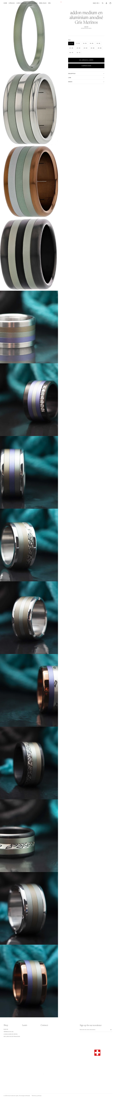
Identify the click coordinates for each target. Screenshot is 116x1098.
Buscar (6, 1029)
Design (70, 81)
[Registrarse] (110, 1029)
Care (69, 77)
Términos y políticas (36, 1095)
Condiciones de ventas (10, 1034)
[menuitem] (49, 3)
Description (71, 73)
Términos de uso (9, 1031)
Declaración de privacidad (12, 1036)
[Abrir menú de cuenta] (106, 3)
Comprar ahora (86, 65)
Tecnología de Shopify (24, 1095)
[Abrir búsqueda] (103, 3)
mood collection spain (13, 1095)
